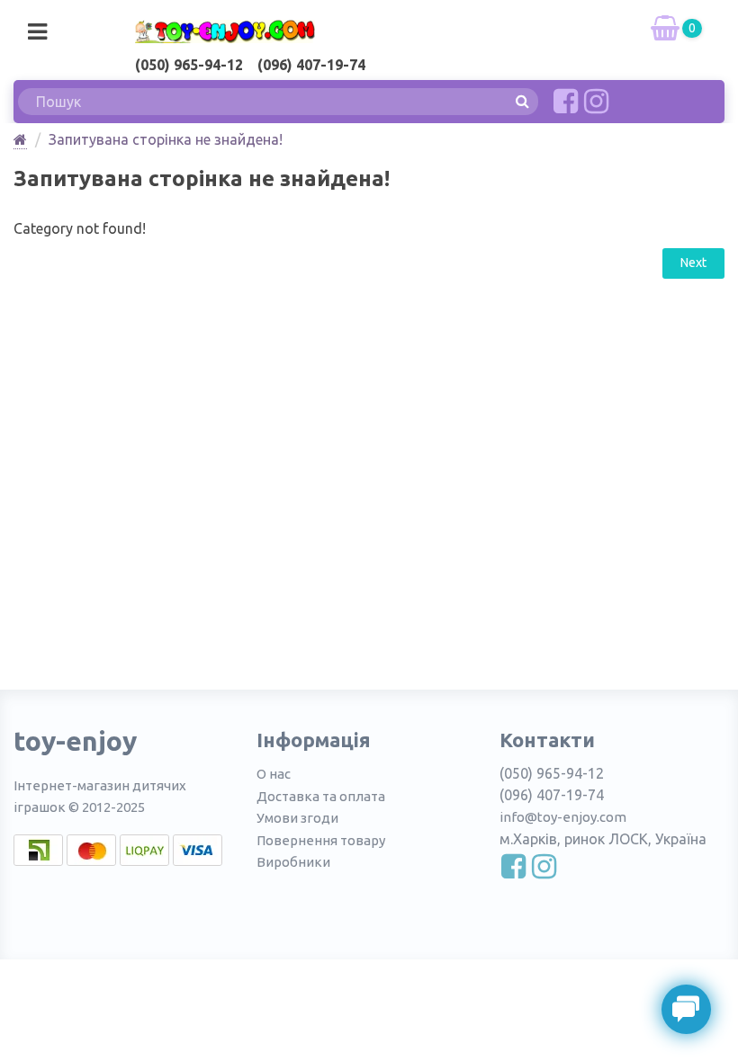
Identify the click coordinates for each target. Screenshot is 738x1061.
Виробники (293, 861)
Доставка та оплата (320, 796)
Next (693, 262)
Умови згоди (297, 817)
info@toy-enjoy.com (563, 817)
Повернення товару (320, 840)
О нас (273, 773)
